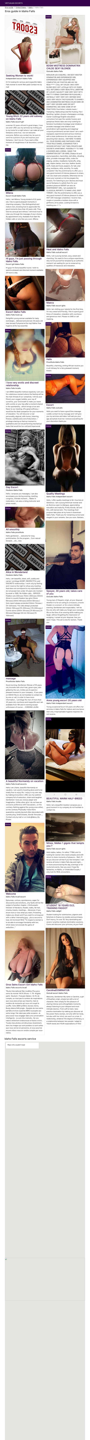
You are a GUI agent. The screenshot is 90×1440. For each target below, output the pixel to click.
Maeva (50, 302)
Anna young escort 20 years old (64, 700)
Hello (49, 359)
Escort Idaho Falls (16, 312)
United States (21, 7)
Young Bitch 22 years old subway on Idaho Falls (24, 117)
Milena (9, 192)
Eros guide (9, 7)
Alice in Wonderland (17, 572)
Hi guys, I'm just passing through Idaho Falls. (24, 260)
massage (11, 678)
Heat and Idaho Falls (57, 249)
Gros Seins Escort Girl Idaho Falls (24, 984)
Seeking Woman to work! (19, 75)
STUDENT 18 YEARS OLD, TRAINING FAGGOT (60, 906)
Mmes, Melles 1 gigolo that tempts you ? (65, 844)
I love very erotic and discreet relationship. (22, 384)
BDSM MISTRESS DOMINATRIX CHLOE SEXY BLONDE (63, 67)
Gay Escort (12, 487)
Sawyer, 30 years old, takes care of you (64, 592)
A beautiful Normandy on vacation (24, 781)
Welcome (11, 893)
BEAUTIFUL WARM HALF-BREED (64, 798)
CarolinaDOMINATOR (57, 990)
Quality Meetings (55, 493)
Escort (50, 405)
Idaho (30, 7)
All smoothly (13, 529)
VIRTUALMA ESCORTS (14, 3)
